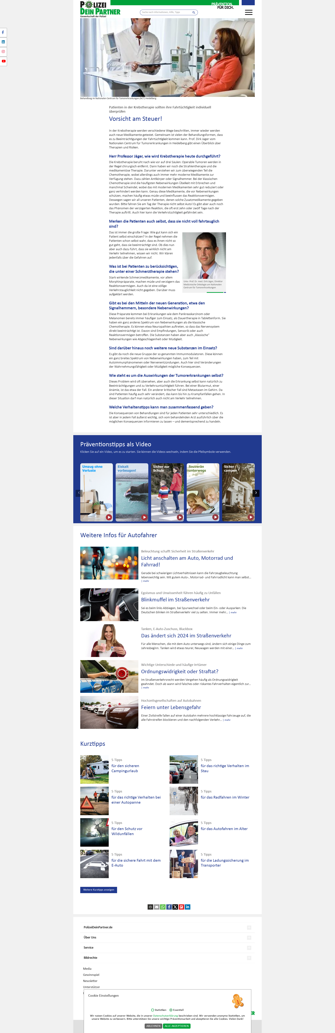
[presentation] (79, 493)
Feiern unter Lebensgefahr (171, 707)
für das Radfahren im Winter (225, 797)
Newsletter (90, 981)
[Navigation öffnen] (249, 10)
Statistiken (160, 1010)
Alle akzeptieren (177, 1026)
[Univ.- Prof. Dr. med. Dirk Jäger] (204, 256)
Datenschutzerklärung (165, 1015)
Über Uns (90, 937)
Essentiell (178, 1010)
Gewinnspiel (91, 975)
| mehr (145, 581)
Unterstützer (91, 987)
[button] (156, 907)
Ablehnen (153, 1026)
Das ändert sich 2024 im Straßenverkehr (186, 636)
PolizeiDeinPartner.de (98, 927)
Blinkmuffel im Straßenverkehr (175, 600)
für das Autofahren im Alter (224, 829)
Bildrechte (90, 958)
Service (88, 947)
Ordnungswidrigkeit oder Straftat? (179, 672)
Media (87, 969)
